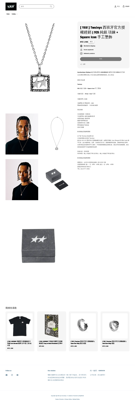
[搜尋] (51, 6)
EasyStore (81, 395)
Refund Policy (76, 399)
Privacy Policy (68, 399)
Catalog (14, 14)
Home (8, 14)
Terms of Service (59, 399)
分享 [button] (84, 64)
